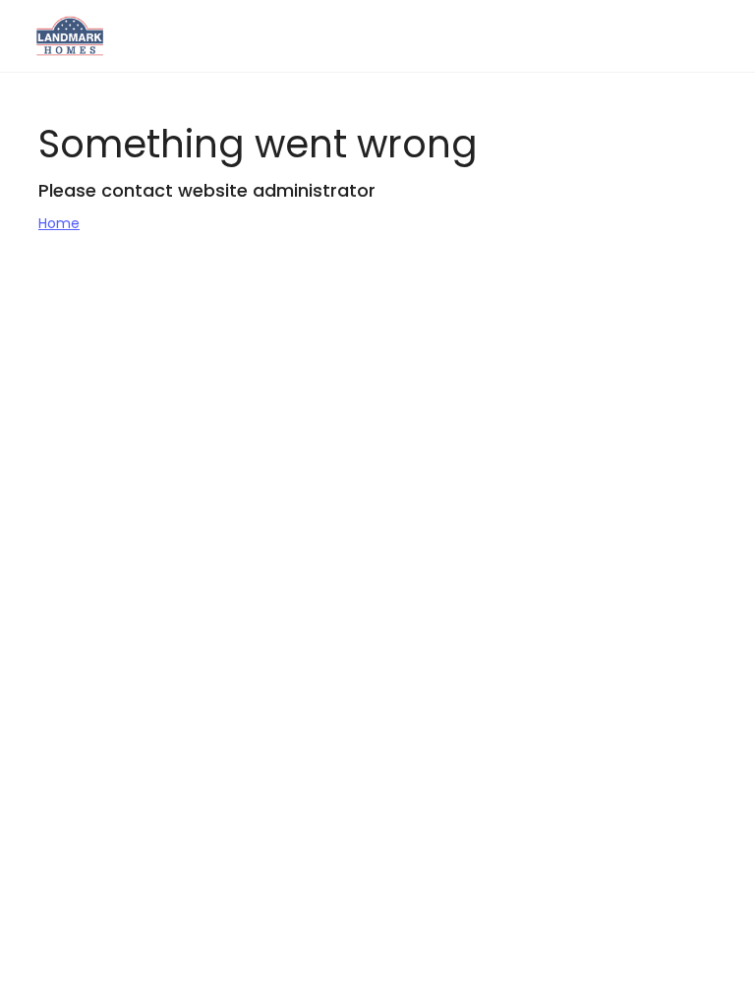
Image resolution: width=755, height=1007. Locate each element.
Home (59, 223)
